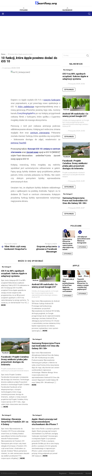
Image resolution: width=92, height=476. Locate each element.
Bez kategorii (6, 267)
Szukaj (87, 56)
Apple (65, 276)
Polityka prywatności (76, 473)
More (3, 305)
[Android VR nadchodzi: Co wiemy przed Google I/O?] (46, 274)
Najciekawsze (67, 10)
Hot (80, 232)
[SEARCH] (89, 13)
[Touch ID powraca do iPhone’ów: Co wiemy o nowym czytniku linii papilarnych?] (83, 273)
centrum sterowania (40, 133)
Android (35, 280)
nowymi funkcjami (51, 100)
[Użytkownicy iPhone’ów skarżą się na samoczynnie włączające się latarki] (68, 233)
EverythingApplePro (26, 113)
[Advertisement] (46, 33)
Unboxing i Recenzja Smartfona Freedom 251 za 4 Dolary (14, 422)
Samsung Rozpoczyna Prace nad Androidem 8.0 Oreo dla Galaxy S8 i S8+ (46, 346)
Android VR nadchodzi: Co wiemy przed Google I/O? (44, 285)
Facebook (5, 353)
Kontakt (88, 473)
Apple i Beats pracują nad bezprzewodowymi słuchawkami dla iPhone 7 (45, 422)
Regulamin (63, 473)
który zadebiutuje (26, 106)
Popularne (23, 10)
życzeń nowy (32, 152)
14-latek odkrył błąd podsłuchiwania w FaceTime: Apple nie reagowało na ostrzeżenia (68, 285)
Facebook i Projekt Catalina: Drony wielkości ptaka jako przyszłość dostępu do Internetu (15, 361)
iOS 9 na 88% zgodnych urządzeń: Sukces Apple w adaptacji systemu (14, 273)
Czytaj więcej (69, 89)
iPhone (86, 276)
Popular (65, 231)
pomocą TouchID (18, 143)
